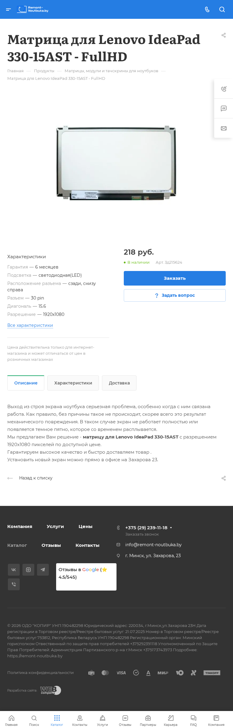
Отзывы (51, 545)
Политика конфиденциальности (40, 672)
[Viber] (14, 584)
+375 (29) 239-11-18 (146, 527)
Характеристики (73, 383)
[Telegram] (43, 570)
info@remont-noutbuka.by (153, 544)
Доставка (119, 383)
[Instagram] (28, 570)
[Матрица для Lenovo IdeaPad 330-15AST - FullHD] (116, 163)
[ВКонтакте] (14, 570)
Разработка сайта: (22, 690)
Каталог (17, 545)
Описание (26, 383)
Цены (86, 526)
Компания (19, 526)
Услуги (55, 526)
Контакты (88, 545)
